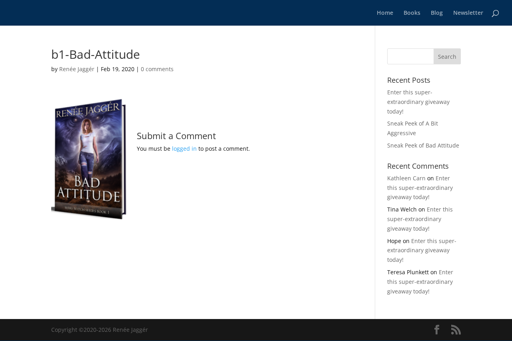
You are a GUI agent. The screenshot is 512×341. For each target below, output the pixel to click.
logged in (184, 148)
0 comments (157, 69)
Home (385, 13)
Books (412, 13)
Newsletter (468, 13)
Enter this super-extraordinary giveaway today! (418, 101)
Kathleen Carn (406, 178)
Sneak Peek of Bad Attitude (423, 145)
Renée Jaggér (76, 69)
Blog (437, 13)
